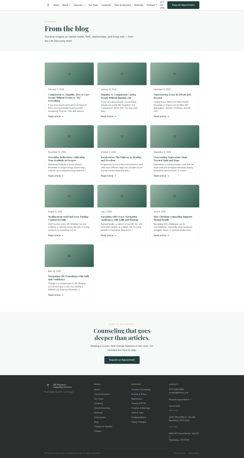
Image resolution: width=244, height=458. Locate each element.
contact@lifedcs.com (178, 392)
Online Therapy (138, 422)
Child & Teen (137, 412)
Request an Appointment (122, 360)
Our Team (93, 5)
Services (78, 5)
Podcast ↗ (152, 5)
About (65, 5)
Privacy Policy (179, 453)
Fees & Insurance (122, 5)
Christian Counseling (140, 389)
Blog (96, 422)
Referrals (138, 5)
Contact (97, 431)
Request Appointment (183, 5)
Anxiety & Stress (139, 394)
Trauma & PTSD (138, 403)
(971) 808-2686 (162, 5)
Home (56, 5)
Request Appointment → (180, 399)
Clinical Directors (102, 394)
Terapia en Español (103, 426)
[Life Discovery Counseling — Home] (48, 5)
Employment (99, 417)
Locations (106, 5)
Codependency (138, 417)
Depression (136, 399)
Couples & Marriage (140, 408)
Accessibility (194, 453)
